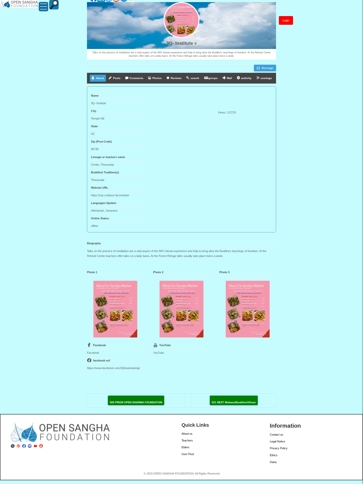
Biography (94, 243)
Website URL (99, 187)
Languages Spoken (103, 203)
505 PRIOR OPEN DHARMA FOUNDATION (136, 402)
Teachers (187, 440)
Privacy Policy (279, 448)
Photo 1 (92, 272)
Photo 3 (224, 272)
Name (95, 95)
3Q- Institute (179, 43)
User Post (188, 454)
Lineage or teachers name (108, 157)
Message (267, 68)
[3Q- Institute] (181, 20)
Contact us (276, 434)
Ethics (274, 455)
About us (187, 433)
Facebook (99, 345)
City (93, 110)
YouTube (165, 345)
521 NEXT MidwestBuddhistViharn (234, 402)
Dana (273, 462)
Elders (185, 447)
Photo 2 (158, 272)
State (94, 126)
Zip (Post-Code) (101, 141)
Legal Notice (277, 441)
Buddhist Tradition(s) (105, 172)
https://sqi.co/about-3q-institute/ (110, 195)
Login (286, 20)
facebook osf (101, 360)
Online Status (100, 218)
